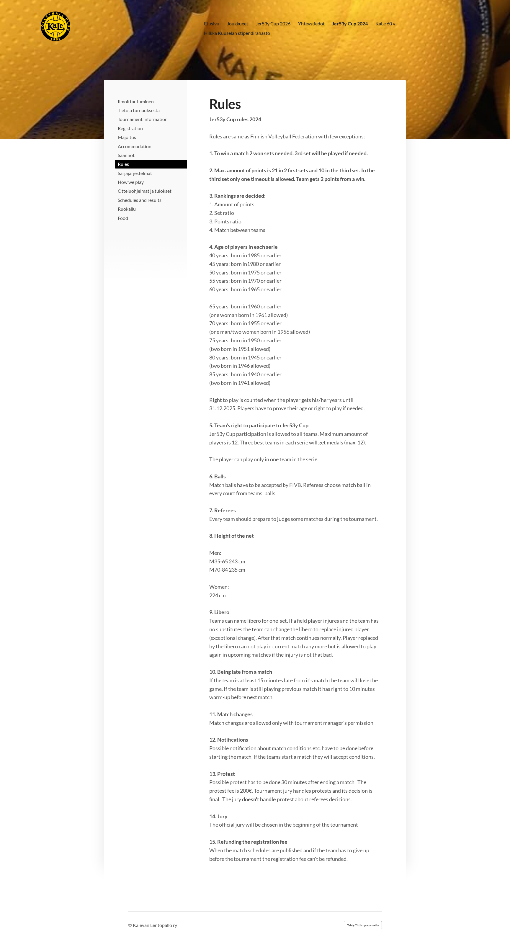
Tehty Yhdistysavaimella (363, 925)
